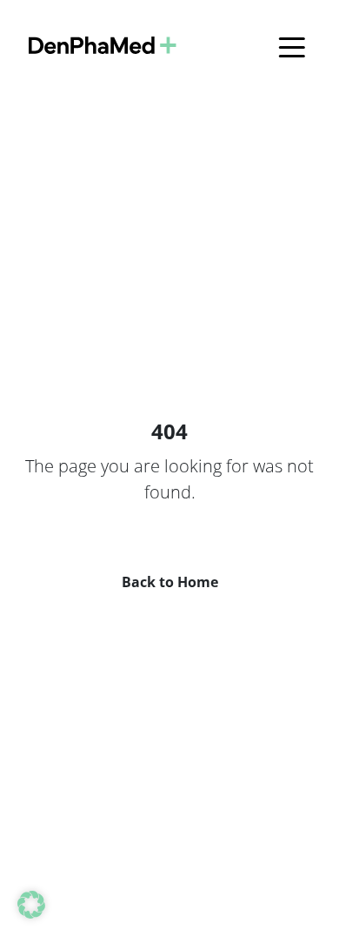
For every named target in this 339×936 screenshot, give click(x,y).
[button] (31, 904)
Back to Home (170, 582)
